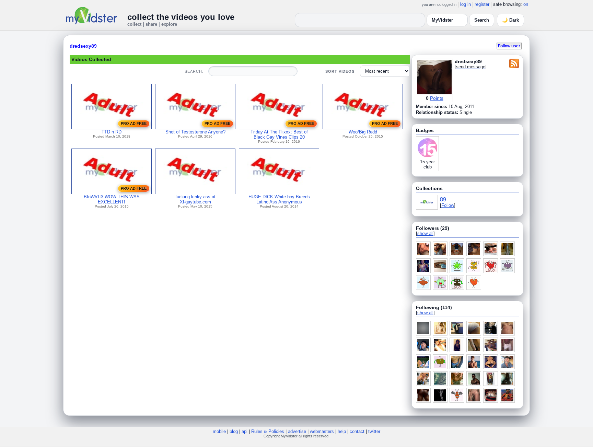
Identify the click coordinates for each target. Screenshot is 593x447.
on (525, 4)
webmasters (322, 431)
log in (465, 4)
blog (234, 431)
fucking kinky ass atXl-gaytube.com (195, 199)
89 (443, 199)
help (342, 431)
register (482, 4)
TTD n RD (111, 131)
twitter (374, 431)
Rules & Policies (267, 431)
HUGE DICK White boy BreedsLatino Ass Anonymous (279, 199)
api (244, 431)
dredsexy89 (83, 46)
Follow (447, 205)
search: (194, 71)
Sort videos (339, 71)
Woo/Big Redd (363, 131)
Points (436, 98)
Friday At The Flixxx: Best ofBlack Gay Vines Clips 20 (279, 134)
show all (425, 233)
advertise (297, 431)
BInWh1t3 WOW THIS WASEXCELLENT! (112, 199)
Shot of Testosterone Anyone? (195, 131)
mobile (219, 431)
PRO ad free (134, 123)
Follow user (509, 46)
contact (357, 431)
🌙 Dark (510, 20)
